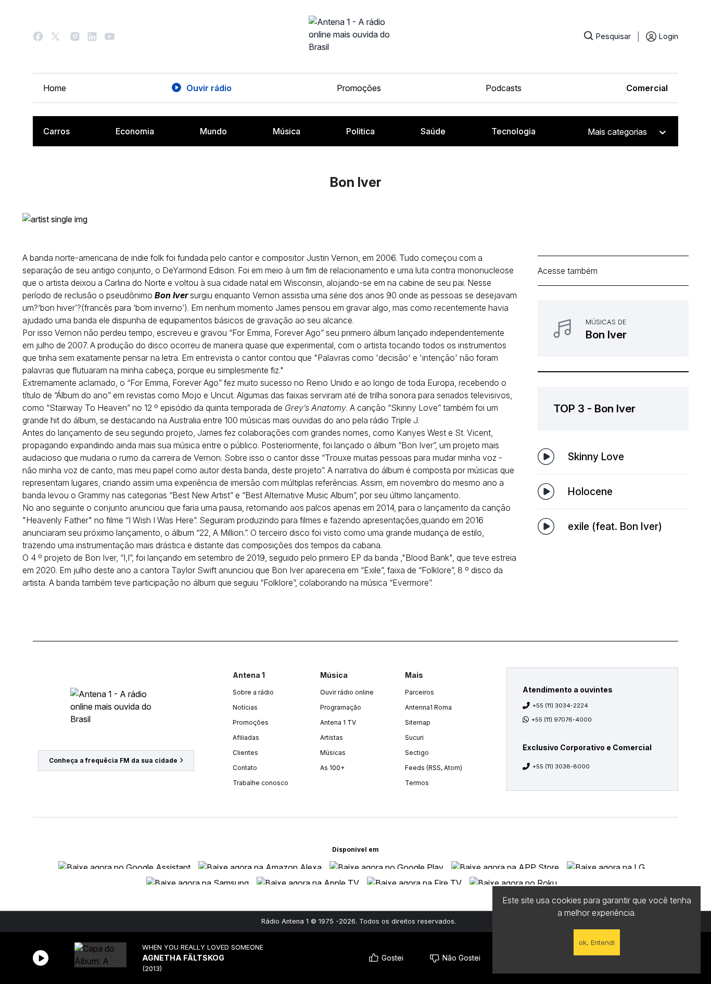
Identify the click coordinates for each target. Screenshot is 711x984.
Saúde (433, 131)
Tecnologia (513, 131)
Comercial (647, 88)
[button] (38, 36)
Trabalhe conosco (260, 783)
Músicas (333, 752)
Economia (135, 131)
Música (286, 131)
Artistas (331, 737)
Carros (56, 131)
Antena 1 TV (338, 722)
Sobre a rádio (253, 692)
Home (54, 88)
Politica (360, 131)
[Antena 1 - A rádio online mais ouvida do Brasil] (355, 36)
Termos (417, 783)
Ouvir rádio (209, 88)
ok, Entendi (597, 942)
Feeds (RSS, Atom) (433, 768)
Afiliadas (246, 737)
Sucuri (414, 737)
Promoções (359, 88)
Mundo (213, 131)
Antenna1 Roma (428, 707)
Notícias (245, 707)
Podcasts (504, 88)
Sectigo (417, 752)
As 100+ (332, 768)
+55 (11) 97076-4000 (561, 719)
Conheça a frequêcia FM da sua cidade (113, 760)
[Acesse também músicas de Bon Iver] (613, 328)
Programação (340, 707)
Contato (245, 768)
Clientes (245, 752)
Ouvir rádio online (347, 692)
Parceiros (419, 692)
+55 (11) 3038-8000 (561, 766)
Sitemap (417, 722)
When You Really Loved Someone (202, 947)
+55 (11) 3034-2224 (560, 705)
